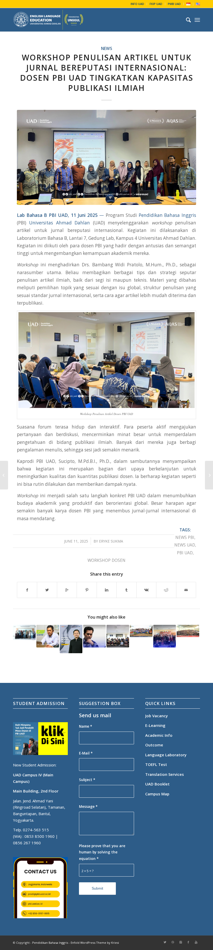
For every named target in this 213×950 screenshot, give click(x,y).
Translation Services (165, 774)
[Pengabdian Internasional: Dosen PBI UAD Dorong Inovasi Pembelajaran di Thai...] (209, 475)
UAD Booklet (157, 784)
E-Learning (155, 725)
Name (85, 726)
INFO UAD (137, 4)
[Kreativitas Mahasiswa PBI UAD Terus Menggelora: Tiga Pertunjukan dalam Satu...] (4, 475)
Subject (87, 779)
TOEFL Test (156, 764)
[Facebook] (188, 942)
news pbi (184, 537)
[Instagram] (180, 942)
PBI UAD (185, 553)
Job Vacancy (156, 715)
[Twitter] (165, 942)
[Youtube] (196, 942)
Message (88, 806)
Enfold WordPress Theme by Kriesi (95, 943)
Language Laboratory (166, 754)
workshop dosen (106, 560)
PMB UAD (174, 4)
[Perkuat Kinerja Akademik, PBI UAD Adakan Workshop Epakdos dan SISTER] (47, 636)
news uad (184, 545)
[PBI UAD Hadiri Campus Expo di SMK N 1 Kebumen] (188, 631)
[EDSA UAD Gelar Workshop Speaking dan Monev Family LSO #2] (117, 636)
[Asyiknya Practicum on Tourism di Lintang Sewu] (141, 631)
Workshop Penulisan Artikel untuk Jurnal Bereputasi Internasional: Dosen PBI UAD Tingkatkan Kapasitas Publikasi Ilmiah (106, 72)
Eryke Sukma (111, 541)
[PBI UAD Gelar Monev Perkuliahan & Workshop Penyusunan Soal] (94, 636)
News (106, 48)
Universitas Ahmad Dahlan (59, 223)
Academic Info (158, 735)
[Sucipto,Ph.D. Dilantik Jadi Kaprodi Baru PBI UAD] (71, 639)
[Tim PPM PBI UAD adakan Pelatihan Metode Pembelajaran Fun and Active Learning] (24, 632)
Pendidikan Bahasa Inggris (167, 215)
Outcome (154, 744)
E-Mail (86, 753)
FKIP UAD (156, 4)
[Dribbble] (173, 942)
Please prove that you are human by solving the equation (102, 852)
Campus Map (157, 793)
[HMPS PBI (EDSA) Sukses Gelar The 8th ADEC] (164, 636)
